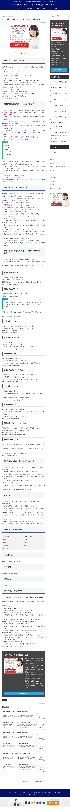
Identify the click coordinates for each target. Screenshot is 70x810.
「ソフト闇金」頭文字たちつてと (58, 100)
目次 (22, 53)
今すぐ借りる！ (24, 693)
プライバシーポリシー (27, 792)
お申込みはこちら (17, 792)
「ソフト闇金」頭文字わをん (58, 132)
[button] (67, 16)
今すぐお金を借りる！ (59, 69)
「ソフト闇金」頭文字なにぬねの (58, 106)
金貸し (10, 699)
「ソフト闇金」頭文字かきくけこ (58, 89)
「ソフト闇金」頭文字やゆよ (58, 123)
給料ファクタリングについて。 (58, 141)
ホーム (10, 792)
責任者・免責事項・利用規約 (40, 792)
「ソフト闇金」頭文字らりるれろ (58, 127)
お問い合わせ (50, 792)
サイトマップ (58, 792)
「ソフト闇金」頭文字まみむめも (58, 118)
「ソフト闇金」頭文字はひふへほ (58, 112)
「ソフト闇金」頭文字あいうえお (58, 83)
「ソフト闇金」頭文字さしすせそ (58, 95)
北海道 (5, 699)
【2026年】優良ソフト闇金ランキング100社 (59, 137)
